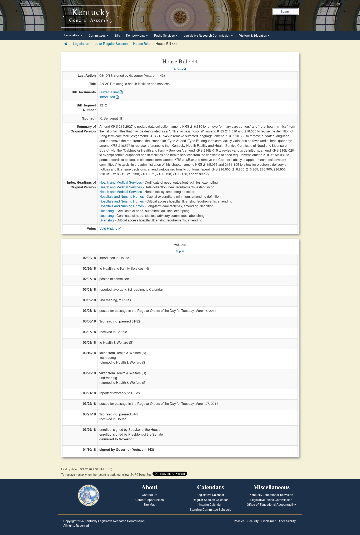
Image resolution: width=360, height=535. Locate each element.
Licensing (106, 210)
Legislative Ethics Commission (271, 500)
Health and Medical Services (120, 182)
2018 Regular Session (111, 43)
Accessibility (287, 521)
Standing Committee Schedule (210, 510)
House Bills (141, 43)
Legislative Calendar (210, 495)
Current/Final (109, 92)
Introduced (107, 96)
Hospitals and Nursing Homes (121, 196)
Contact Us (149, 495)
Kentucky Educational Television (271, 495)
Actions (179, 69)
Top (179, 251)
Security (253, 521)
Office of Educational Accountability (271, 505)
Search (285, 12)
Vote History (108, 228)
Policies (239, 521)
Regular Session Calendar (210, 500)
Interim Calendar (210, 505)
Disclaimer (268, 521)
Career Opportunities (149, 500)
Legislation (81, 43)
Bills (117, 35)
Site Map (149, 505)
